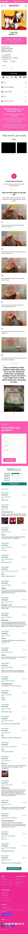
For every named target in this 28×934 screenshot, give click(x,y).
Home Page (4, 879)
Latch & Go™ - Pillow (6, 884)
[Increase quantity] (11, 68)
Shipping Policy (5, 893)
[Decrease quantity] (3, 68)
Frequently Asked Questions (19, 882)
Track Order (18, 879)
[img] (14, 469)
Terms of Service (5, 900)
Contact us (18, 885)
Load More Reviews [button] (14, 868)
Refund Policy (4, 895)
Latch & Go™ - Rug (6, 881)
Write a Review (14, 484)
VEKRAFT (7, 493)
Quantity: (3, 65)
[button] (7, 473)
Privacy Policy (4, 897)
